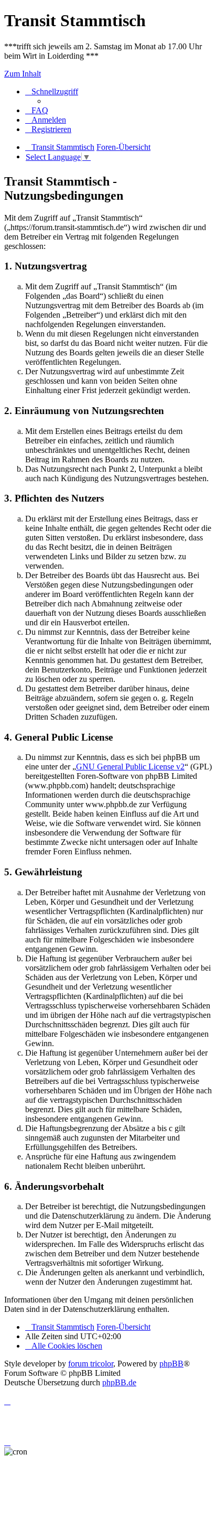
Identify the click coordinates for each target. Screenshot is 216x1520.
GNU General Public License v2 (130, 766)
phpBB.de (119, 1382)
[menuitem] (36, 110)
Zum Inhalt (22, 73)
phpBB (171, 1363)
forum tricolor (90, 1363)
